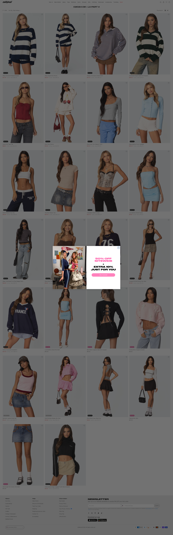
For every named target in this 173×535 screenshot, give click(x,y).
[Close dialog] (118, 248)
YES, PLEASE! (103, 275)
